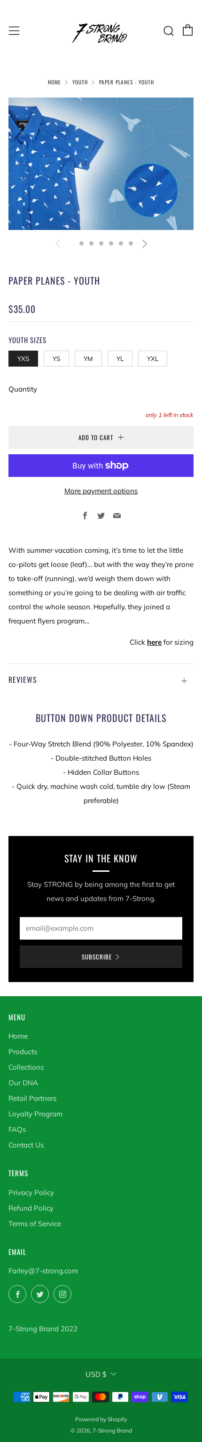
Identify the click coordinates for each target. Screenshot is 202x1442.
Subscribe (97, 956)
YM (88, 358)
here (154, 642)
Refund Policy (31, 1208)
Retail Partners (32, 1098)
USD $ (95, 1374)
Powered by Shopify (101, 1419)
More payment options (101, 490)
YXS (23, 358)
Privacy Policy (31, 1192)
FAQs (17, 1129)
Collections (26, 1067)
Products (22, 1051)
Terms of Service (34, 1223)
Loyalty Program (35, 1113)
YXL (152, 358)
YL (120, 358)
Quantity (22, 389)
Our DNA (23, 1082)
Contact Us (26, 1144)
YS (56, 358)
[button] (72, 243)
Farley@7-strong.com (43, 1270)
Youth (80, 82)
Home (54, 82)
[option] (101, 164)
